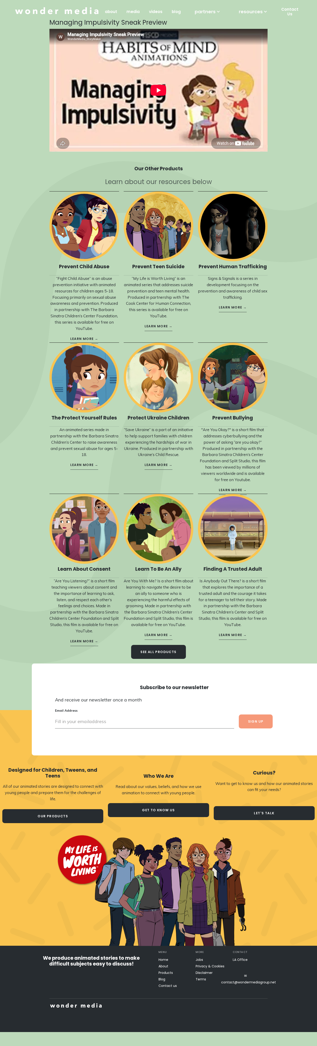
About (163, 966)
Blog (161, 979)
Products (165, 972)
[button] (207, 12)
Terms (201, 979)
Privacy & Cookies (210, 966)
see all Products (158, 652)
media (133, 11)
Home (163, 959)
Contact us (167, 985)
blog (176, 11)
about (111, 11)
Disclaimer (204, 972)
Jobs (199, 959)
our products (53, 816)
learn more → (84, 338)
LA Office (240, 959)
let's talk (264, 813)
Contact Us (289, 11)
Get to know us (158, 810)
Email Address (66, 710)
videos (155, 11)
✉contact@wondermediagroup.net (245, 979)
